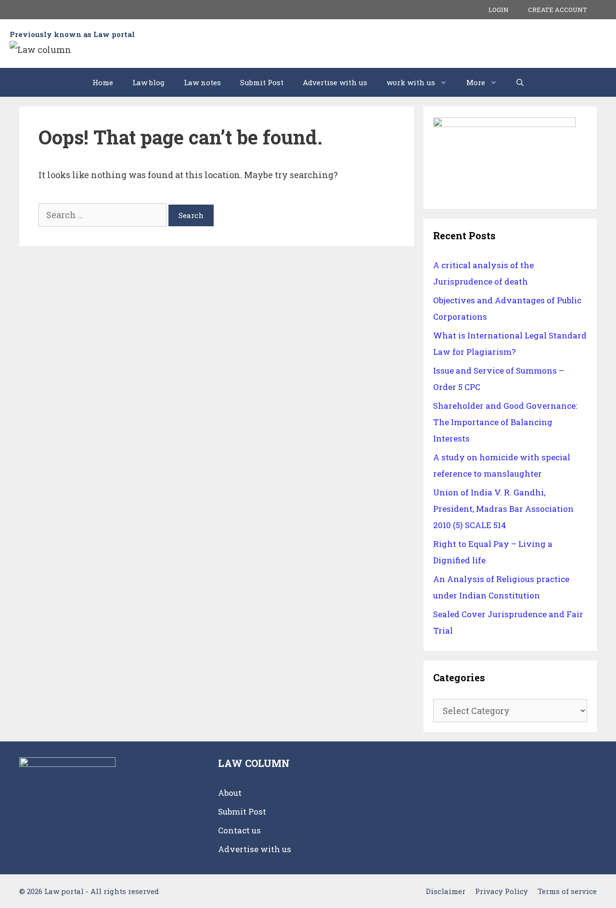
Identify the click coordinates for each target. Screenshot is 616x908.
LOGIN (498, 9)
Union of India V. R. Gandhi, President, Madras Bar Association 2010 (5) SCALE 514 (503, 509)
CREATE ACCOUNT (557, 9)
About (230, 792)
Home (102, 82)
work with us (410, 82)
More (475, 82)
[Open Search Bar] (520, 82)
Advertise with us (335, 82)
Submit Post (261, 82)
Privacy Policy (501, 891)
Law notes (202, 82)
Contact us (239, 830)
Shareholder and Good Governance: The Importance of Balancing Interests (505, 422)
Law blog (148, 82)
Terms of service (567, 891)
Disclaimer (445, 891)
